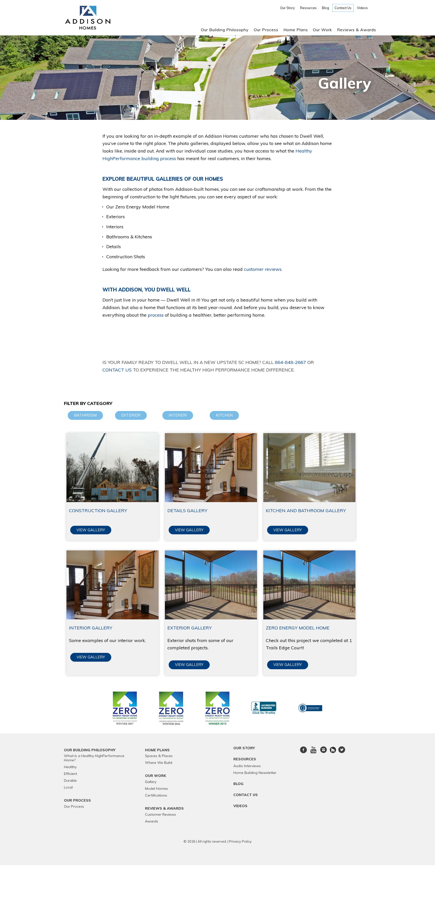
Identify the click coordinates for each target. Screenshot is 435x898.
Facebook (303, 752)
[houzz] (333, 749)
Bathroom (85, 415)
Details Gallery (187, 510)
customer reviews (262, 269)
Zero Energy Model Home (298, 628)
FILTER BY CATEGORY (88, 403)
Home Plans (295, 29)
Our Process (266, 29)
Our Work (322, 29)
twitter (341, 752)
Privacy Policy (240, 841)
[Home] (88, 27)
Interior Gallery (90, 628)
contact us (117, 370)
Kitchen (224, 415)
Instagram (323, 752)
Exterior (130, 415)
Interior (178, 415)
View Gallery (91, 530)
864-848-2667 (290, 362)
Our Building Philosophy (225, 29)
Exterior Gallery (189, 628)
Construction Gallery (98, 510)
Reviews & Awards (356, 29)
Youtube (313, 752)
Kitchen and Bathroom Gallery (306, 510)
